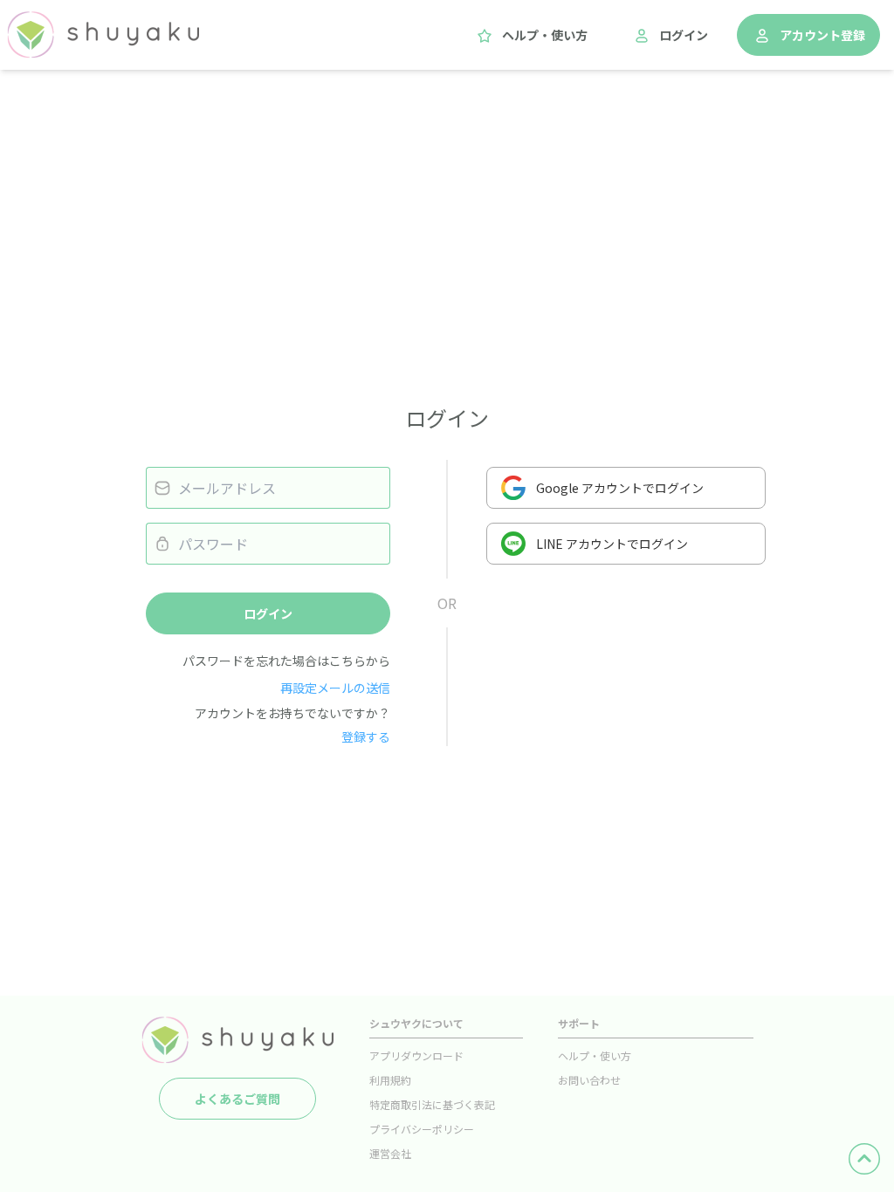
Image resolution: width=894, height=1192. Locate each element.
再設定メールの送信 (335, 687)
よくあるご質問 (237, 1098)
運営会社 (390, 1153)
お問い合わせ (589, 1079)
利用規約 (390, 1079)
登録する (365, 736)
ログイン (683, 35)
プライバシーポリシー (421, 1128)
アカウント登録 (822, 35)
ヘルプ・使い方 (545, 35)
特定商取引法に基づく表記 (432, 1104)
